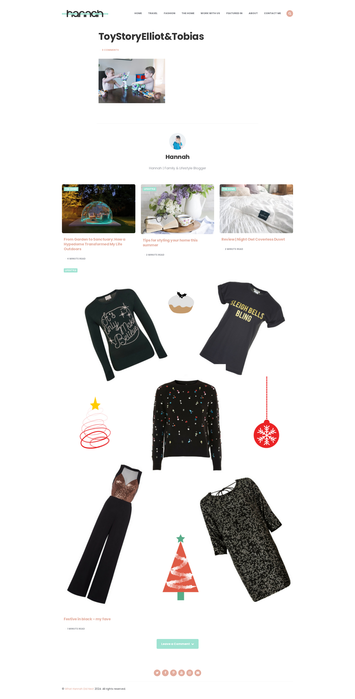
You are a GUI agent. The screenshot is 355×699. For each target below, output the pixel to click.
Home (138, 13)
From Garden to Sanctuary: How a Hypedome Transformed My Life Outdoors (94, 244)
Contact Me (272, 13)
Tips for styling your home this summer (170, 243)
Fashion (169, 13)
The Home (188, 13)
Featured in (234, 13)
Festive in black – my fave (87, 619)
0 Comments (110, 50)
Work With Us (210, 13)
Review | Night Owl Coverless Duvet (253, 239)
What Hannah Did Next (79, 689)
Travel (153, 13)
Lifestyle (149, 189)
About (253, 13)
